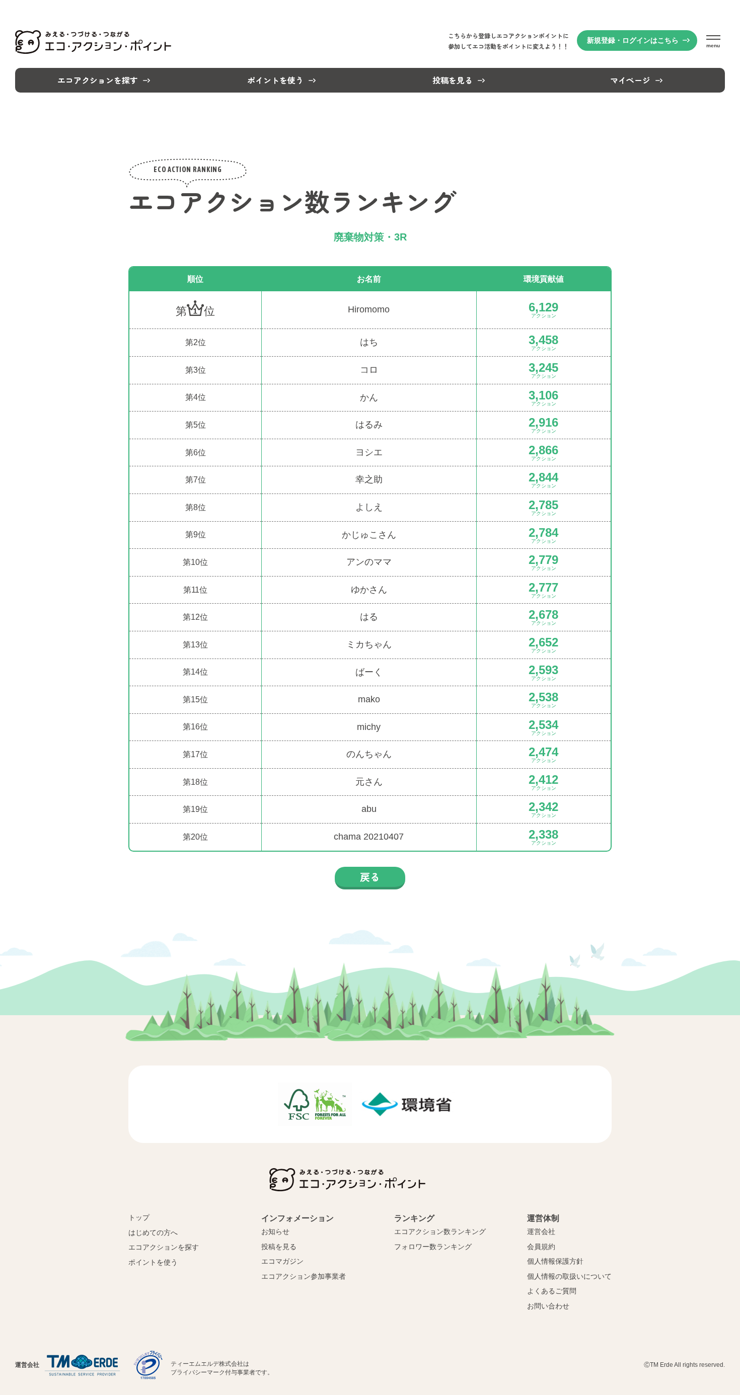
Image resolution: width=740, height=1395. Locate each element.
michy (369, 727)
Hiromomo (369, 309)
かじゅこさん (369, 535)
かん (369, 397)
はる (369, 617)
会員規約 (541, 1247)
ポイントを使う (153, 1262)
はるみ (369, 425)
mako (369, 699)
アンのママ (369, 562)
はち (369, 342)
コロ (369, 370)
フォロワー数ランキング (433, 1247)
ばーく (369, 672)
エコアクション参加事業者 (303, 1276)
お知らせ (275, 1231)
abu (369, 809)
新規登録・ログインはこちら (633, 40)
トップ (139, 1217)
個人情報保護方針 (555, 1261)
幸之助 (369, 479)
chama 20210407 (369, 837)
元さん (369, 782)
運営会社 (541, 1231)
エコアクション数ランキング (440, 1231)
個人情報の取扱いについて (569, 1276)
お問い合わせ (548, 1306)
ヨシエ (369, 452)
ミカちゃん (369, 644)
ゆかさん (369, 590)
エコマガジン (282, 1261)
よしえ (369, 507)
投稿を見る (279, 1247)
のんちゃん (369, 754)
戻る (370, 876)
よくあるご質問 (551, 1291)
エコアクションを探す (163, 1247)
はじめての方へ (153, 1232)
